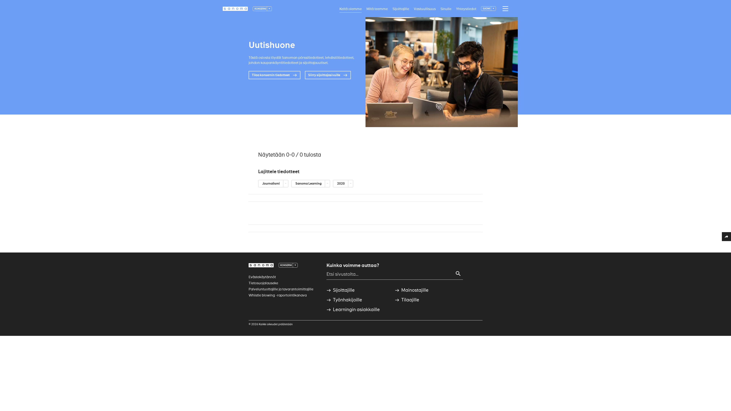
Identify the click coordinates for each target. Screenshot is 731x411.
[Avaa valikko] (504, 9)
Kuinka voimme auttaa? (352, 265)
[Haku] (458, 273)
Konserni (261, 8)
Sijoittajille (401, 8)
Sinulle (446, 8)
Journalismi (271, 184)
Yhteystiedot (466, 8)
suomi (487, 8)
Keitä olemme (350, 8)
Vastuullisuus (425, 8)
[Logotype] (261, 265)
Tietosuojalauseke (263, 283)
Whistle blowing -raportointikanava (278, 295)
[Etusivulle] (235, 9)
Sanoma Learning (308, 184)
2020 (341, 184)
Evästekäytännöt (262, 277)
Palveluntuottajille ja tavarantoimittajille (281, 289)
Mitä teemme (377, 8)
